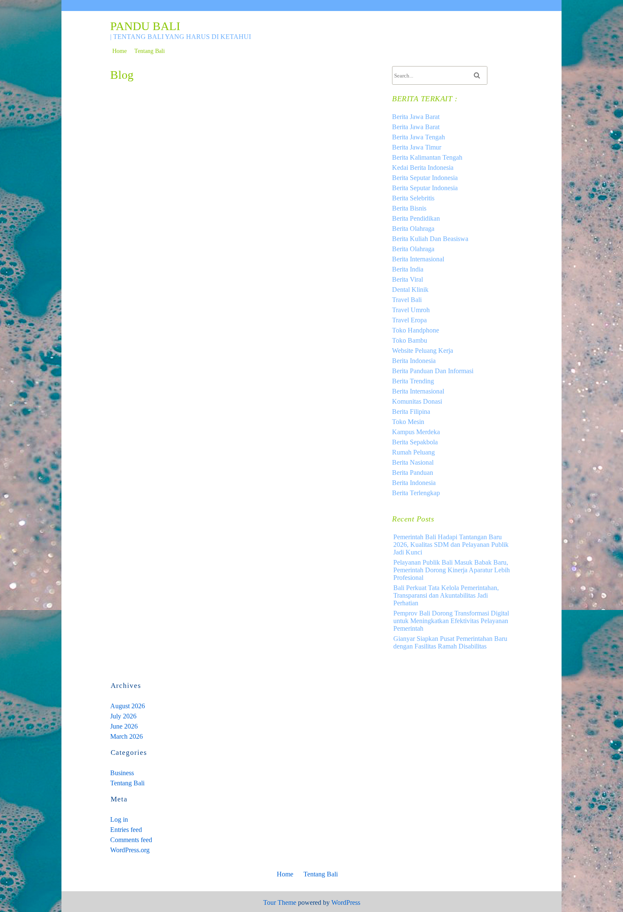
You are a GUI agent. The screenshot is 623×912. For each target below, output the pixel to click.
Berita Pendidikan (416, 218)
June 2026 (124, 726)
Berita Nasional (413, 462)
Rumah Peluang (413, 452)
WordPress (345, 902)
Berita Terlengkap (416, 492)
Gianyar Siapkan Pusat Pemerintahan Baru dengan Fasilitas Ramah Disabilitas (450, 642)
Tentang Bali (149, 51)
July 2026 (123, 716)
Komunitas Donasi (417, 401)
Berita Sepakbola (415, 442)
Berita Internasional (418, 259)
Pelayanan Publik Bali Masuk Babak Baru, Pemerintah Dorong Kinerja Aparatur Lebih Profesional (451, 570)
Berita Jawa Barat (415, 116)
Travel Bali (407, 299)
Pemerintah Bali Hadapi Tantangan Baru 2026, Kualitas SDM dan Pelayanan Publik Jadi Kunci (451, 544)
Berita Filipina (411, 411)
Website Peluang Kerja (422, 350)
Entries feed (126, 829)
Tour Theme (279, 902)
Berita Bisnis (409, 208)
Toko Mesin (408, 421)
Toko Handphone (415, 330)
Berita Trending (413, 381)
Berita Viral (407, 279)
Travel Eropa (409, 320)
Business (122, 772)
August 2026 (127, 706)
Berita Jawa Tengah (418, 137)
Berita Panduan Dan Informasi (432, 370)
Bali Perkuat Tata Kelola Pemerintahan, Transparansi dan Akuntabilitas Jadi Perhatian (446, 595)
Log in (119, 819)
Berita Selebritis (413, 198)
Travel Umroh (411, 309)
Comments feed (131, 839)
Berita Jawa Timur (416, 147)
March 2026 (126, 736)
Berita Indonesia (414, 360)
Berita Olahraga (413, 228)
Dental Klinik (410, 289)
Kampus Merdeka (416, 431)
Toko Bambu (409, 340)
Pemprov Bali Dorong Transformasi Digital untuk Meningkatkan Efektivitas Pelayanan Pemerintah (451, 621)
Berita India (407, 269)
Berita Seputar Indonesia (425, 177)
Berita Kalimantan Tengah (427, 157)
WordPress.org (130, 850)
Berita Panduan (412, 472)
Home (119, 51)
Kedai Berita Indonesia (422, 167)
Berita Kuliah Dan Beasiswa (430, 238)
